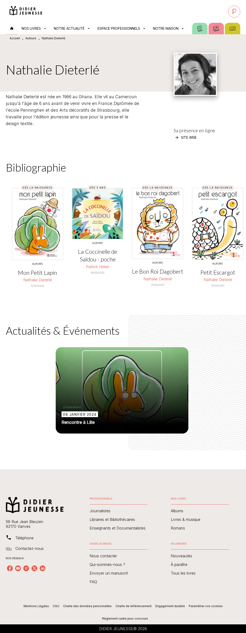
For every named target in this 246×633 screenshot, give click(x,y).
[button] (186, 137)
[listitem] (10, 568)
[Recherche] (234, 11)
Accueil (15, 38)
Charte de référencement (134, 606)
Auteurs (30, 38)
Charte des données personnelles (87, 606)
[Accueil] (26, 11)
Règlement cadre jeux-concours (125, 618)
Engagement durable (170, 606)
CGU (56, 606)
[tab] (12, 28)
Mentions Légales (36, 606)
